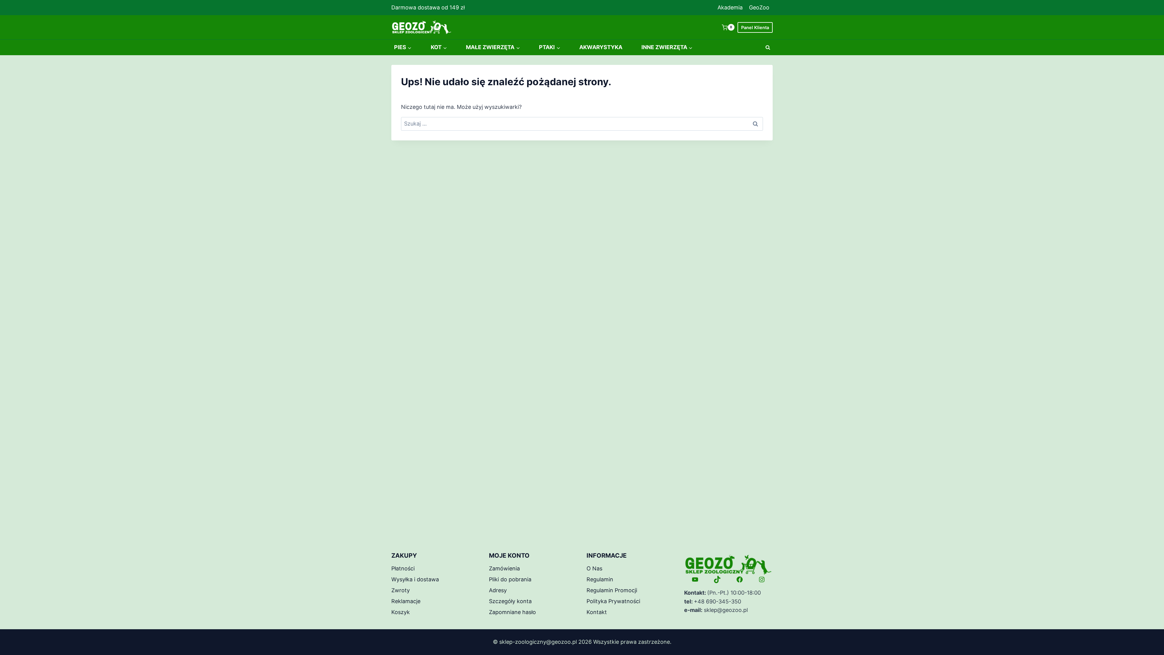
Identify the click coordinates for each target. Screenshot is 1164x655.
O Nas (594, 568)
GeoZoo (759, 7)
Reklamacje (405, 601)
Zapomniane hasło (512, 612)
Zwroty (400, 590)
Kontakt (597, 612)
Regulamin (600, 579)
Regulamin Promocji (612, 590)
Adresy (498, 590)
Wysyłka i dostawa (415, 579)
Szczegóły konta (510, 601)
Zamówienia (504, 568)
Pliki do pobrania (510, 579)
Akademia (730, 7)
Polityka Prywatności (613, 601)
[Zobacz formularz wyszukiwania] (768, 47)
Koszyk (400, 612)
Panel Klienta (755, 27)
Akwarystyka (600, 47)
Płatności (403, 568)
